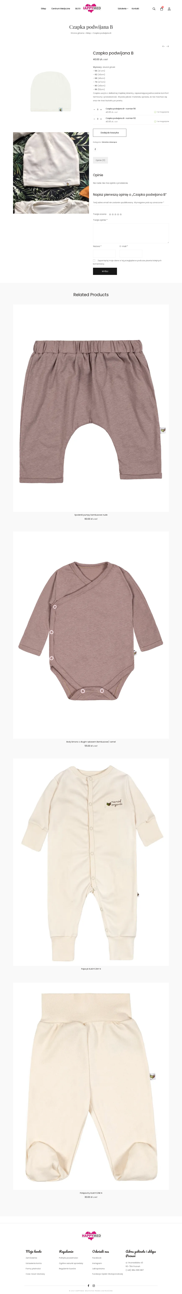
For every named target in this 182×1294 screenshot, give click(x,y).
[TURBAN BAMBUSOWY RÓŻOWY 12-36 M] (167, 46)
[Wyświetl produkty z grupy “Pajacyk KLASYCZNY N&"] (91, 980)
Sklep (88, 33)
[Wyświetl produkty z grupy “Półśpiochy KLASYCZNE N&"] (91, 1207)
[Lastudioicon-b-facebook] (88, 1285)
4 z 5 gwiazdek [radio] (118, 214)
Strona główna (77, 33)
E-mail (124, 246)
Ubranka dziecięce (109, 142)
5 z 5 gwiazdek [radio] (121, 214)
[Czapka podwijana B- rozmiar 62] (163, 46)
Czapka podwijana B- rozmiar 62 (121, 118)
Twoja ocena (99, 214)
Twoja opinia (100, 219)
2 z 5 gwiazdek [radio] (113, 214)
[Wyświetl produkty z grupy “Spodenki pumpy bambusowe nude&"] (91, 529)
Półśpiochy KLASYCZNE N (91, 1193)
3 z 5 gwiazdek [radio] (115, 214)
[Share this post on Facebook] (95, 149)
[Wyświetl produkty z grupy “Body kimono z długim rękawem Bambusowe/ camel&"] (91, 756)
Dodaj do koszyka (110, 132)
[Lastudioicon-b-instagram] (93, 1285)
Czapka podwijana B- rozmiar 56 (121, 108)
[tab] (100, 160)
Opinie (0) (100, 160)
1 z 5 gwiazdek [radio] (110, 214)
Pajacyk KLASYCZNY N (91, 969)
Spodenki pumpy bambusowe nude (91, 515)
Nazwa (97, 246)
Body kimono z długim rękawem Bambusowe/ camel (91, 741)
